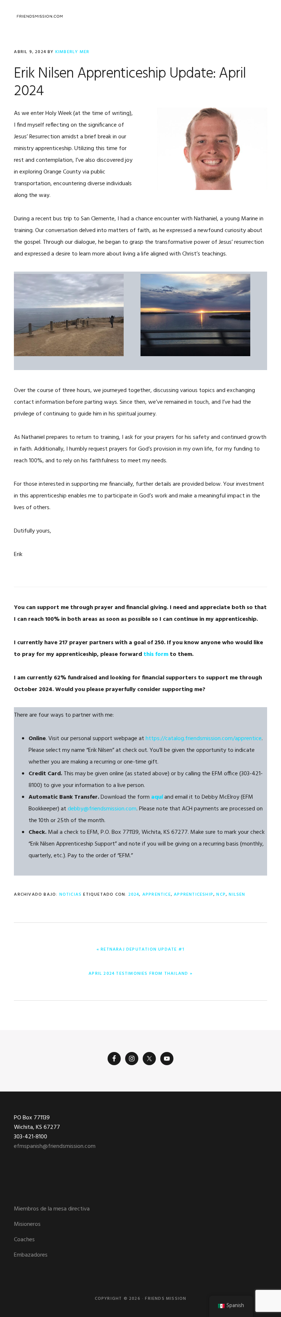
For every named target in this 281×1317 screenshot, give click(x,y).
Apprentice (156, 894)
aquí (157, 797)
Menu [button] (257, 16)
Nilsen (237, 894)
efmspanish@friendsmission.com (54, 1146)
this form (155, 654)
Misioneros (27, 1224)
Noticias (70, 894)
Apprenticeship (193, 894)
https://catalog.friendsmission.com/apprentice (204, 738)
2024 (133, 894)
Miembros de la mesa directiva (52, 1209)
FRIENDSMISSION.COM (39, 16)
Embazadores (31, 1255)
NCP (221, 894)
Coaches (24, 1240)
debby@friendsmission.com (102, 809)
